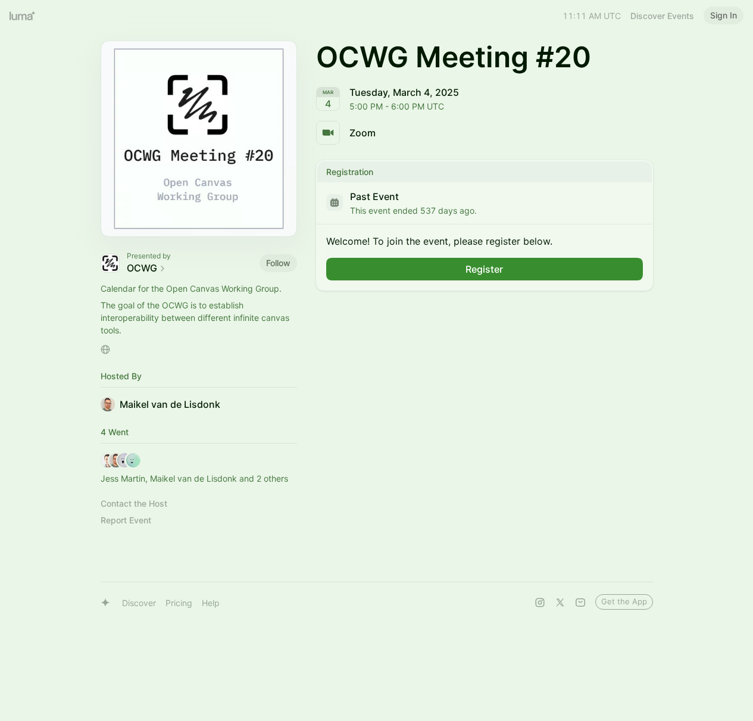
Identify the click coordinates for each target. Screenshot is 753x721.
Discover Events (662, 16)
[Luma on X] (560, 602)
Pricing (178, 603)
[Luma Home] (23, 15)
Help (211, 603)
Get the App (624, 601)
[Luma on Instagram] (540, 602)
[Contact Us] (580, 602)
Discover (139, 603)
